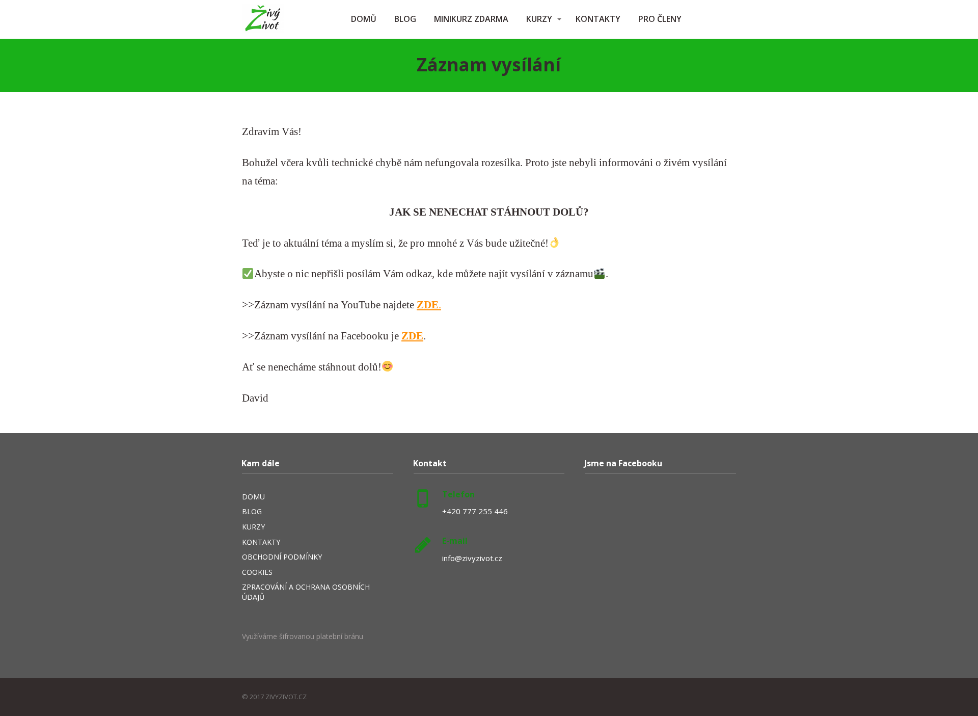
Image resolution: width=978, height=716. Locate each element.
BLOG (405, 18)
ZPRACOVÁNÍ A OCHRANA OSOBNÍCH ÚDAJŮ (306, 592)
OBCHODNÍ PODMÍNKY (282, 557)
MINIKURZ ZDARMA (471, 18)
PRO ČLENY (660, 18)
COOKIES (257, 572)
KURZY (539, 18)
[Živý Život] (263, 19)
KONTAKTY (598, 18)
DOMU (253, 496)
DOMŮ (363, 18)
